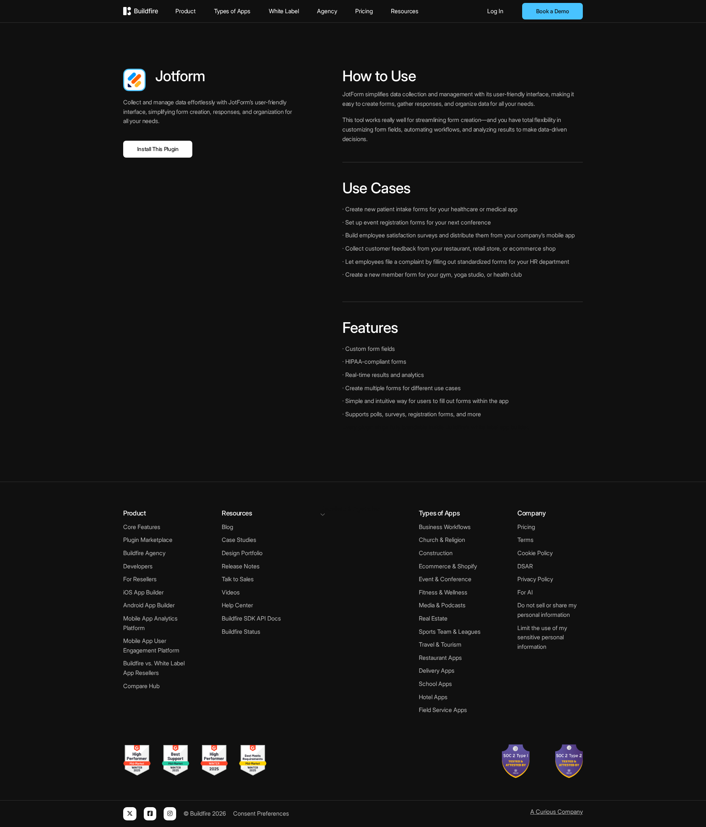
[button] (353, 510)
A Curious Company (556, 811)
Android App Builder (149, 605)
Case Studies (239, 539)
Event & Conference (445, 579)
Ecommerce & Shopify (448, 566)
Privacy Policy (535, 579)
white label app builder (499, 427)
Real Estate (433, 618)
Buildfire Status (241, 631)
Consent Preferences (261, 813)
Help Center (237, 605)
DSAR (525, 566)
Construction (436, 553)
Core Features (141, 527)
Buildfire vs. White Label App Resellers (154, 667)
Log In (495, 11)
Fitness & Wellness (443, 592)
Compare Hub (141, 686)
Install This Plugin (158, 148)
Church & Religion (442, 539)
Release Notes (241, 566)
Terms (525, 539)
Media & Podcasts (442, 605)
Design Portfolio (242, 553)
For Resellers (140, 579)
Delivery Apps (436, 670)
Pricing (363, 11)
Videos (231, 592)
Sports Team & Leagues (450, 631)
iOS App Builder (143, 592)
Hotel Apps (433, 697)
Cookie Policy (535, 553)
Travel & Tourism (440, 644)
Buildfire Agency (144, 553)
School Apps (435, 683)
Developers (138, 566)
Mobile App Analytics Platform (150, 623)
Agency (327, 11)
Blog (227, 527)
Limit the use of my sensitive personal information (542, 637)
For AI (525, 592)
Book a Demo (552, 11)
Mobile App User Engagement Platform (151, 645)
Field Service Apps (443, 709)
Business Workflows (445, 527)
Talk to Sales (238, 579)
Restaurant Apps (440, 657)
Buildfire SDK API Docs (251, 618)
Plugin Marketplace (147, 539)
